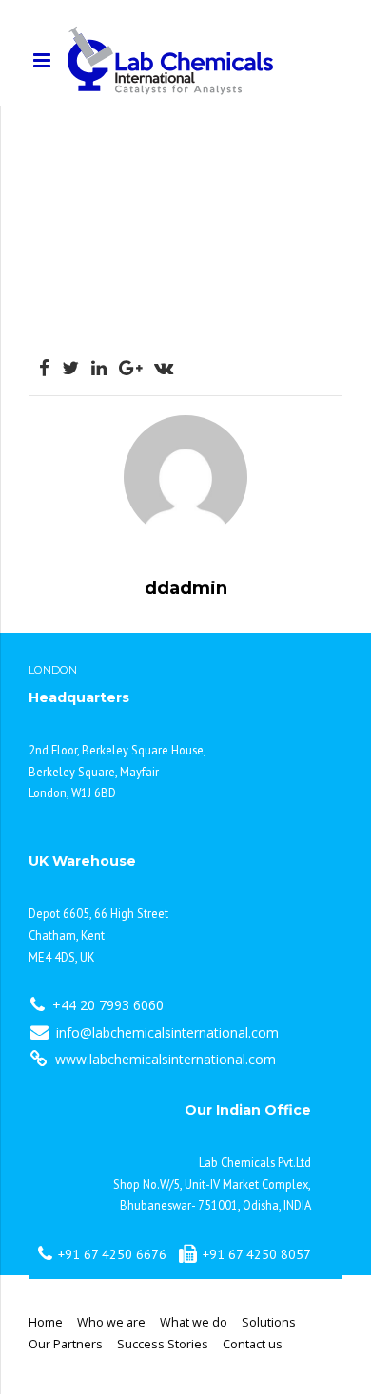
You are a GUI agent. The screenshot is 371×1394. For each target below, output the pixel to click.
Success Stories (162, 1344)
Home (46, 1322)
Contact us (253, 1344)
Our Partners (66, 1344)
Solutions (269, 1322)
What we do (193, 1322)
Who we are (111, 1322)
